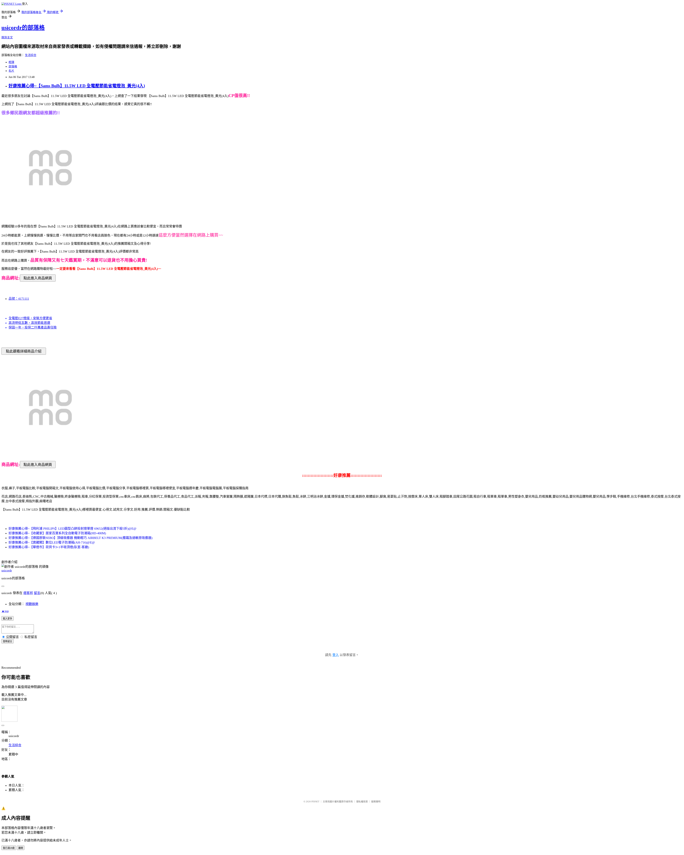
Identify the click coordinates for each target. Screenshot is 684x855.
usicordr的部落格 (23, 27)
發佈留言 (7, 641)
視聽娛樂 (31, 604)
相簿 (11, 62)
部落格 (13, 66)
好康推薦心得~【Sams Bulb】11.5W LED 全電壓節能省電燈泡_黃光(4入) (77, 85)
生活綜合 (30, 55)
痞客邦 (28, 593)
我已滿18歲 (9, 848)
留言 (37, 593)
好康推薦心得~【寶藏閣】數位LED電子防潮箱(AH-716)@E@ (52, 542)
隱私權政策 (362, 801)
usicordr (6, 570)
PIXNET (315, 801)
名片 (11, 70)
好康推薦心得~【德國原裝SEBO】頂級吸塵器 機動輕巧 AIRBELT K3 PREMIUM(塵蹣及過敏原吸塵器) (80, 538)
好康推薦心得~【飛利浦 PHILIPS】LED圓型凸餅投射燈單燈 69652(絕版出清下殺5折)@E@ (72, 528)
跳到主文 (7, 37)
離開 (20, 848)
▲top (5, 611)
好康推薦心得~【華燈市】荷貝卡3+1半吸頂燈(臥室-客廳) (49, 547)
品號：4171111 (19, 298)
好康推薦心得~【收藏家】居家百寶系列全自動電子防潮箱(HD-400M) (57, 533)
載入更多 (7, 618)
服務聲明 (375, 801)
